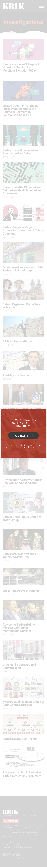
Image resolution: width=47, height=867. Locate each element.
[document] (23, 433)
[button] (44, 411)
